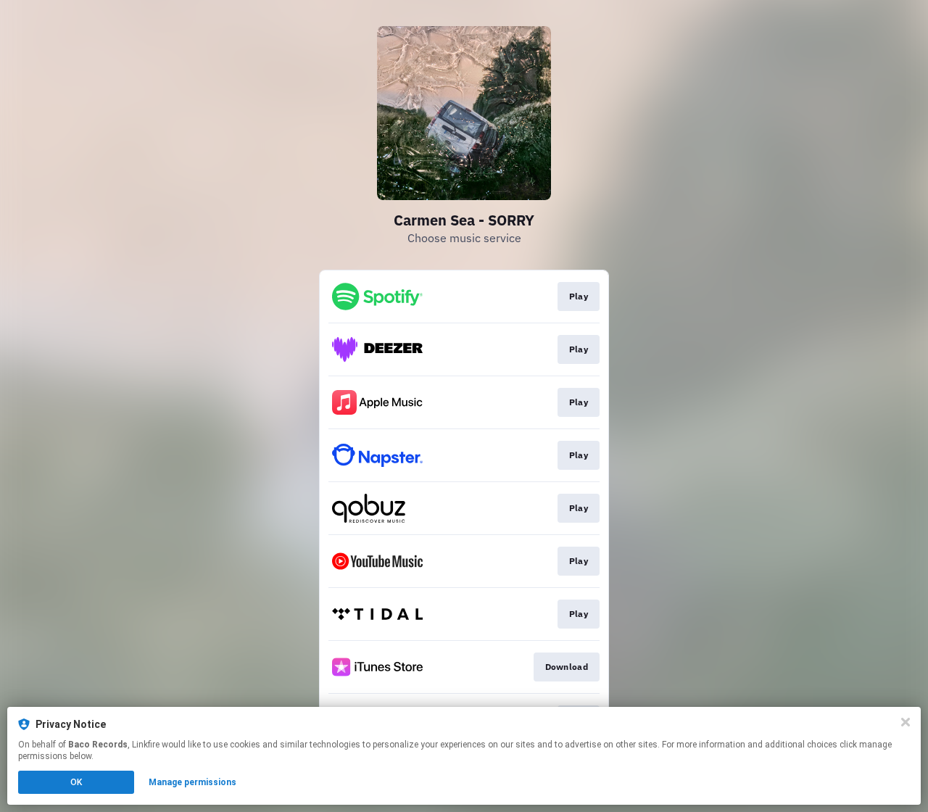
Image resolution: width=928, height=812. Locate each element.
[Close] (905, 722)
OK (76, 782)
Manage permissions (192, 782)
